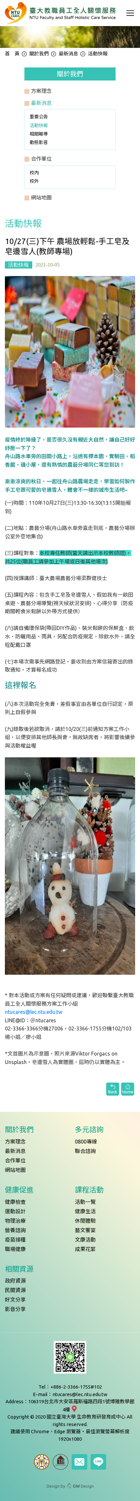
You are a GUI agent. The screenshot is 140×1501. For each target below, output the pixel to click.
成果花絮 (85, 1249)
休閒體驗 (85, 1221)
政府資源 (15, 1281)
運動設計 (15, 1211)
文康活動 (85, 1240)
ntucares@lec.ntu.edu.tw (33, 1012)
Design (83, 1486)
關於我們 (39, 53)
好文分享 (15, 1300)
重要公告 (39, 116)
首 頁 (12, 53)
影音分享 (15, 1309)
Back (112, 1091)
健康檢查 (15, 1202)
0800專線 (86, 1141)
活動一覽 (85, 1202)
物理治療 (15, 1221)
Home (127, 1091)
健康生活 (85, 1211)
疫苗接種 (15, 1240)
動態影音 (39, 142)
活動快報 (39, 125)
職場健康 (15, 1249)
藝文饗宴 (85, 1230)
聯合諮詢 (85, 1151)
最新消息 (68, 53)
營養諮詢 (15, 1230)
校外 (34, 181)
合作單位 (15, 1160)
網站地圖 (15, 1170)
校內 (34, 172)
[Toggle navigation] (130, 13)
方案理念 (15, 1141)
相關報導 (39, 134)
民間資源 (15, 1290)
